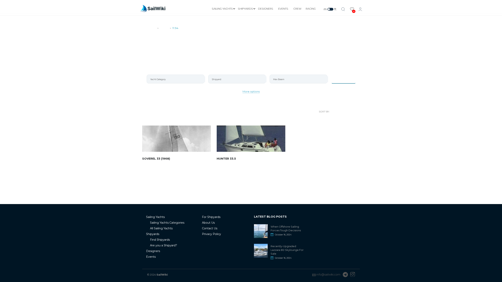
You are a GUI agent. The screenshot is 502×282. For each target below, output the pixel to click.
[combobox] (175, 79)
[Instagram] (352, 274)
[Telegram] (345, 274)
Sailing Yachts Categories (167, 222)
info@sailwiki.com (328, 274)
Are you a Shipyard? (163, 245)
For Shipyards (211, 217)
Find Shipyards (160, 239)
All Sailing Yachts (161, 228)
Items (346, 79)
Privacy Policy (211, 234)
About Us (208, 222)
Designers (265, 8)
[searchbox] (177, 79)
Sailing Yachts (222, 8)
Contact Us (209, 228)
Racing (311, 8)
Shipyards (245, 8)
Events (283, 8)
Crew (297, 8)
